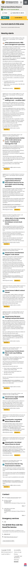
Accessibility (17, 550)
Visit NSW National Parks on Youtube (9, 567)
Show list (17, 88)
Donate (16, 562)
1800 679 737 (7, 534)
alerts (18, 17)
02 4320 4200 (7, 501)
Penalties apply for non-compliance (14, 58)
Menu (4, 17)
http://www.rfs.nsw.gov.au (10, 537)
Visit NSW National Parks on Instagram (5, 567)
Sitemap (16, 560)
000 (5, 521)
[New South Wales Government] (25, 564)
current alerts (15, 9)
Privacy (16, 554)
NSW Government (6, 552)
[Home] (3, 2)
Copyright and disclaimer (18, 556)
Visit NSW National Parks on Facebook (2, 567)
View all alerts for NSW (8, 541)
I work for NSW (5, 554)
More (23, 506)
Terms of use (17, 552)
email (14, 206)
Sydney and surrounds (12, 497)
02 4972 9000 (7, 510)
